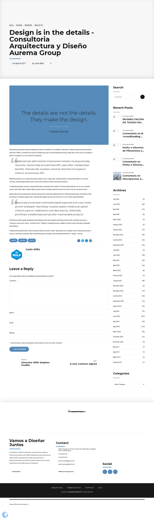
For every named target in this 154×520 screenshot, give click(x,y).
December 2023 (118, 337)
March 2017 (117, 357)
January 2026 (117, 230)
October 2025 (117, 240)
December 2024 (118, 286)
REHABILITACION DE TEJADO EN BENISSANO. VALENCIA (133, 121)
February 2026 (117, 225)
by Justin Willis (38, 63)
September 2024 (118, 301)
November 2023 (118, 342)
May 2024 (116, 321)
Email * (11, 323)
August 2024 (117, 306)
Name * (11, 313)
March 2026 (117, 220)
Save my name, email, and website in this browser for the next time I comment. (36, 343)
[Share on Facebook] (78, 240)
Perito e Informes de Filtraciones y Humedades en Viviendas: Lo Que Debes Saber (133, 149)
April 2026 (116, 214)
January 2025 (117, 281)
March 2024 (117, 332)
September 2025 (118, 245)
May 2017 (116, 347)
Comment (13, 281)
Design (19, 25)
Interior (28, 25)
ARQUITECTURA (57, 488)
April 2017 (116, 352)
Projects (39, 25)
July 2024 (116, 311)
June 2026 (116, 204)
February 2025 (117, 276)
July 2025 (116, 250)
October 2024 (117, 296)
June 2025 (116, 255)
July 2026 (116, 199)
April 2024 (116, 327)
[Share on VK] (90, 240)
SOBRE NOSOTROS (74, 488)
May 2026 (116, 209)
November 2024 (118, 291)
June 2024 (116, 316)
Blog (11, 25)
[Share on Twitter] (82, 240)
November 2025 (118, 235)
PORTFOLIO (89, 488)
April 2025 (116, 265)
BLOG (100, 488)
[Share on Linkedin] (86, 240)
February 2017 (117, 362)
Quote (32, 240)
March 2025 (117, 270)
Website (12, 333)
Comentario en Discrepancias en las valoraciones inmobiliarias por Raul (133, 177)
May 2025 (116, 260)
